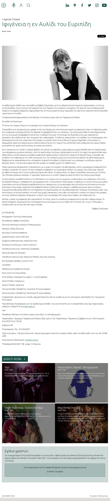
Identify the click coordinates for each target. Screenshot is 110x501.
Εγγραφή (59, 471)
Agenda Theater (11, 19)
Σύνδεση (50, 471)
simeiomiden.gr (28, 306)
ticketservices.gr (31, 340)
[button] (10, 73)
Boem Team (6, 31)
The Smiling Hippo (102, 496)
